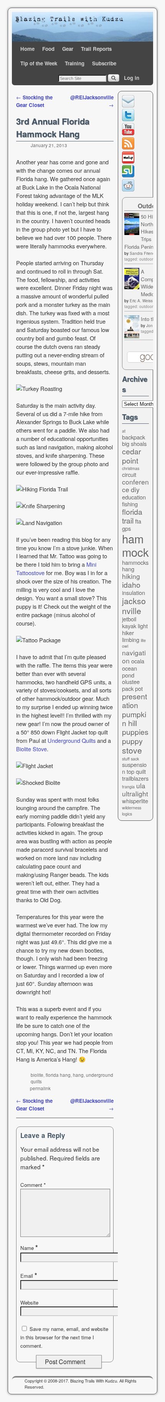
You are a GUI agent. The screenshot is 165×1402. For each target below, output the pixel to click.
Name (29, 1247)
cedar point (131, 455)
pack (128, 688)
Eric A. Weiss (141, 300)
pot (139, 688)
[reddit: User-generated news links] (129, 189)
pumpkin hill (134, 718)
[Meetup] (129, 161)
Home (27, 48)
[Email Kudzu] (129, 105)
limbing (130, 639)
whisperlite (135, 801)
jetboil (129, 619)
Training (74, 63)
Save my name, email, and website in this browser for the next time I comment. (64, 1337)
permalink (40, 1088)
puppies (135, 731)
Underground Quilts (72, 740)
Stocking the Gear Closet (34, 101)
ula (140, 785)
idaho (131, 584)
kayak (129, 626)
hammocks (135, 562)
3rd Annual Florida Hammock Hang (52, 127)
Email (28, 1275)
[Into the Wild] (131, 336)
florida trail (132, 516)
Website (29, 1302)
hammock (135, 545)
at (123, 431)
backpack (133, 437)
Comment (33, 1184)
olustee (131, 681)
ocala (137, 661)
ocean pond (129, 671)
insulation (133, 592)
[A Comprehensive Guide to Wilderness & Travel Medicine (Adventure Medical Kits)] (131, 287)
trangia (128, 786)
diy (135, 489)
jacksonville (134, 605)
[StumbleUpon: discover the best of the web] (129, 175)
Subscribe (104, 63)
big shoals (134, 443)
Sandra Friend (142, 253)
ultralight (135, 793)
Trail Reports (96, 48)
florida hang (58, 1075)
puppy (132, 741)
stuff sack (130, 759)
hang (78, 1075)
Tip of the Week (38, 63)
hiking (131, 576)
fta (138, 521)
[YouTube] (129, 133)
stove (132, 750)
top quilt (136, 771)
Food (48, 48)
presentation (134, 700)
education (134, 497)
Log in (131, 77)
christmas (130, 468)
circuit (129, 474)
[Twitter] (129, 119)
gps (126, 528)
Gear (67, 48)
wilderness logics (131, 811)
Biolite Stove (31, 749)
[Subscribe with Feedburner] (129, 147)
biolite (37, 1075)
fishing (130, 504)
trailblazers (135, 778)
